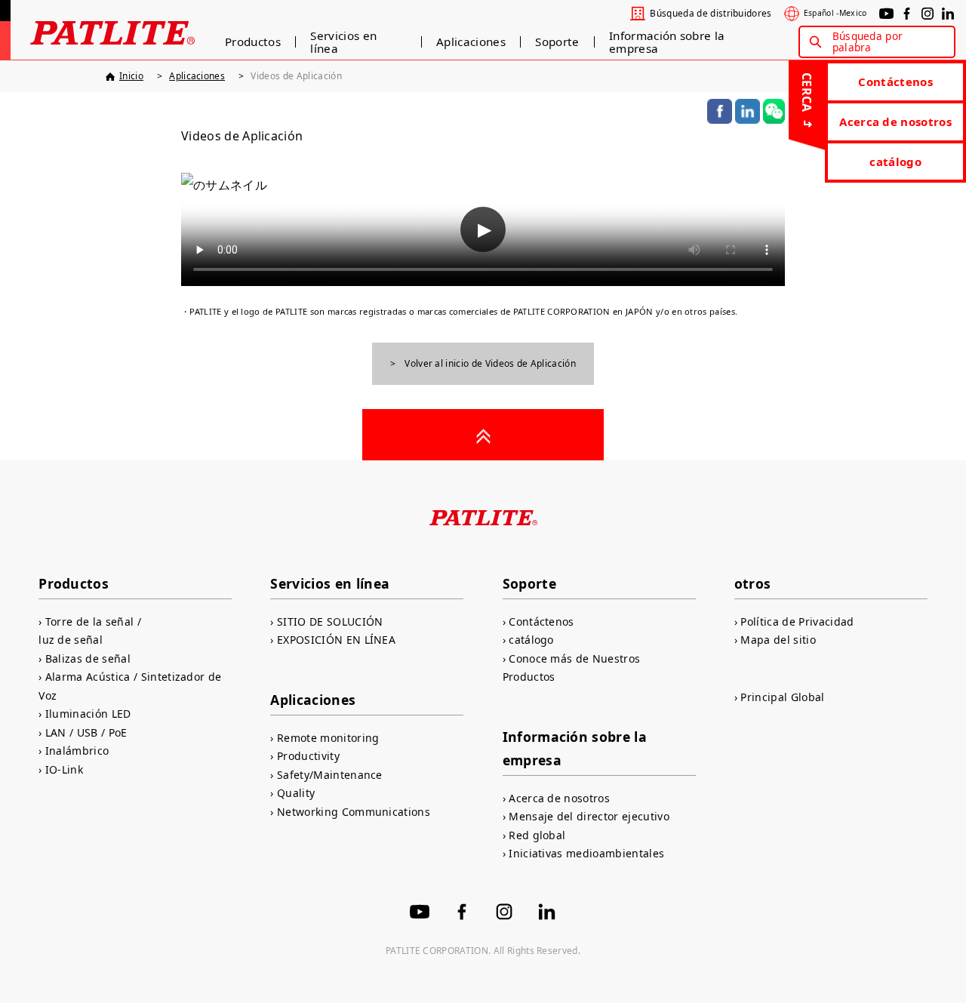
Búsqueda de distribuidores (710, 13)
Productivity (308, 756)
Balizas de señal (88, 658)
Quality (296, 793)
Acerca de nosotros (895, 121)
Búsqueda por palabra (867, 41)
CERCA (806, 92)
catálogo (895, 161)
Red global (537, 835)
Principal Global (782, 697)
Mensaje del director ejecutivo (589, 816)
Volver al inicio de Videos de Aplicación (490, 363)
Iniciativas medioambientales (586, 853)
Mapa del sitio (777, 639)
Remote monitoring (328, 738)
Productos (253, 41)
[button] (483, 229)
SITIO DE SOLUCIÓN (330, 621)
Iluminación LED (88, 713)
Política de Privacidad (797, 621)
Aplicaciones (471, 41)
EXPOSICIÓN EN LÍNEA (336, 639)
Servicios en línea (343, 42)
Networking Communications (353, 812)
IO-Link (64, 769)
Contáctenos (895, 81)
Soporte (557, 41)
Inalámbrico (77, 750)
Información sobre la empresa (666, 42)
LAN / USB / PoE (86, 732)
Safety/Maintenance (329, 775)
